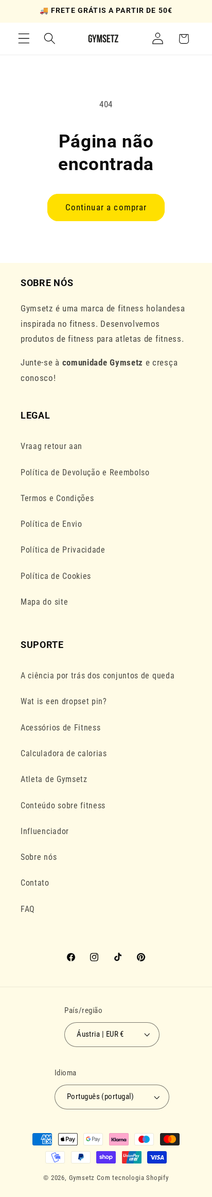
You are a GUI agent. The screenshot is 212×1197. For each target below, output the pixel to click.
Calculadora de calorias (64, 753)
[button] (24, 39)
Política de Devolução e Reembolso (85, 472)
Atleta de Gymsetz (54, 779)
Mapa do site (44, 602)
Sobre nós (39, 857)
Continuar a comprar (106, 207)
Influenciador (45, 831)
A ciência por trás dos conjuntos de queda (97, 675)
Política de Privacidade (63, 550)
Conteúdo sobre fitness (63, 805)
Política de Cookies (56, 576)
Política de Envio (51, 524)
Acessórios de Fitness (61, 728)
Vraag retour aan (51, 446)
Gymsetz (82, 1178)
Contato (35, 883)
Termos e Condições (57, 498)
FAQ (28, 909)
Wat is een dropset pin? (64, 701)
